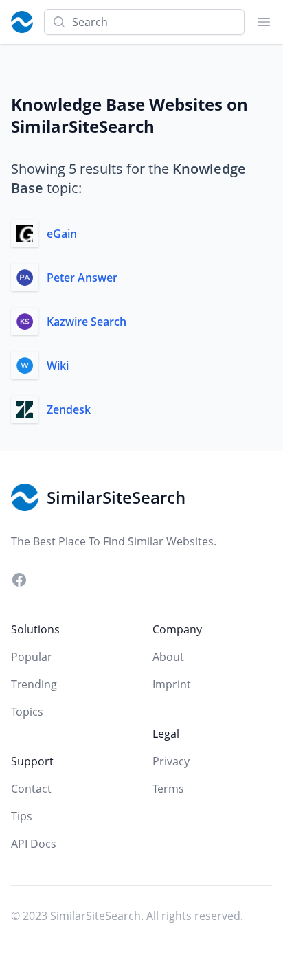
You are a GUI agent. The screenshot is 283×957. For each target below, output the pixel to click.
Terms (168, 788)
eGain (62, 233)
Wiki (58, 365)
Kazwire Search (86, 321)
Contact (31, 788)
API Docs (33, 843)
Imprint (171, 684)
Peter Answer (82, 277)
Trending (34, 684)
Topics (27, 711)
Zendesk (69, 409)
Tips (21, 816)
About (168, 656)
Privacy (171, 761)
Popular (31, 656)
